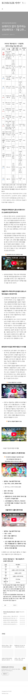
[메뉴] (25, 3)
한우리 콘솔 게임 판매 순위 (9, 611)
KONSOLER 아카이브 (12, 3)
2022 (17, 611)
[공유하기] (7, 605)
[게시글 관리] (9, 605)
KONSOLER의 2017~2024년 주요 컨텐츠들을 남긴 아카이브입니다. (11, 670)
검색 (21, 3)
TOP (25, 692)
